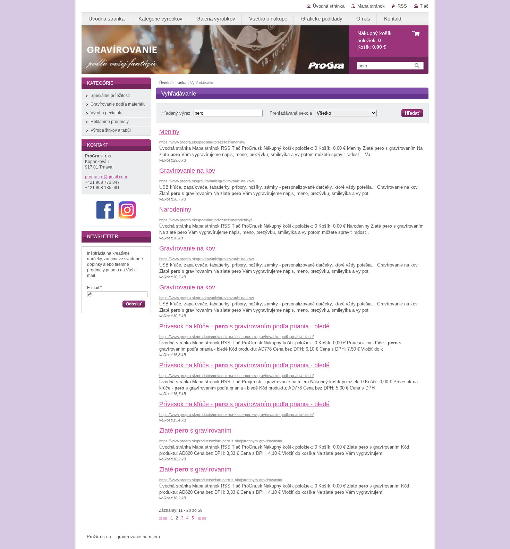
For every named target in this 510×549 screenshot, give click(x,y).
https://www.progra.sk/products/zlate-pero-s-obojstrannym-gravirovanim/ (220, 441)
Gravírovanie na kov (187, 170)
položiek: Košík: (374, 40)
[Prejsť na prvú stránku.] (160, 518)
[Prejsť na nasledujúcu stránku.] (199, 518)
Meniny (169, 131)
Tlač (424, 6)
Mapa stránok (371, 6)
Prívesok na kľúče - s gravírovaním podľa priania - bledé (244, 326)
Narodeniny (175, 209)
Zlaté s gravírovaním (195, 430)
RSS (402, 6)
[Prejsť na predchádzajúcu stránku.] (165, 518)
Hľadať (412, 113)
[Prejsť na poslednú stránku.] (204, 518)
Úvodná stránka (329, 6)
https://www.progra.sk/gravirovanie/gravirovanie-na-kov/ (206, 181)
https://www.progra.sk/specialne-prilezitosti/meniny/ (202, 142)
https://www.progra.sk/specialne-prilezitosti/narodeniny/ (205, 220)
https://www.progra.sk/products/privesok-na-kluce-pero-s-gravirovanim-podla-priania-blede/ (236, 337)
